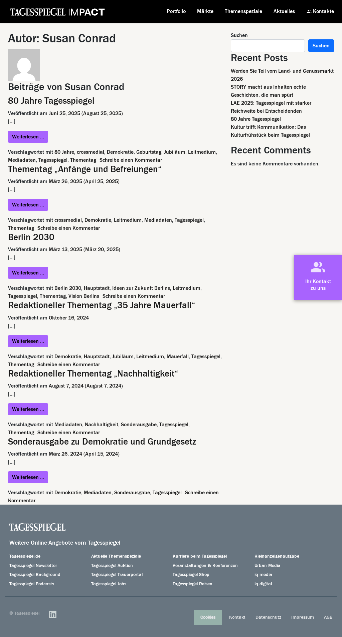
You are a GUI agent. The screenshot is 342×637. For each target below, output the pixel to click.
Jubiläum (174, 152)
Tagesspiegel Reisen (192, 584)
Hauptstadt (97, 288)
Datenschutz (268, 617)
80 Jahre (64, 152)
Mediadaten (22, 160)
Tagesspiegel (52, 160)
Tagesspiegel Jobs (108, 584)
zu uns (318, 288)
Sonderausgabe (139, 425)
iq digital (263, 584)
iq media (263, 574)
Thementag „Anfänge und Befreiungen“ (84, 169)
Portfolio (176, 11)
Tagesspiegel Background (34, 574)
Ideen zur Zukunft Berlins (141, 288)
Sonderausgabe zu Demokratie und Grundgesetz (102, 442)
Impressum (302, 617)
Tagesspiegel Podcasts (31, 584)
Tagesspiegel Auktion (112, 565)
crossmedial (90, 152)
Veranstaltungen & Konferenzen (205, 565)
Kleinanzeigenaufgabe (276, 556)
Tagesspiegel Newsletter (33, 565)
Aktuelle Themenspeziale (116, 556)
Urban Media (267, 565)
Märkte (205, 11)
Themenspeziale (243, 11)
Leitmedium (202, 152)
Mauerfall (178, 357)
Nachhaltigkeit (101, 425)
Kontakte (323, 11)
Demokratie (120, 152)
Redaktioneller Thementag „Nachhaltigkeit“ (93, 374)
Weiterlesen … (30, 136)
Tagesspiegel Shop (191, 574)
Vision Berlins (83, 296)
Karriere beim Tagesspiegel (200, 556)
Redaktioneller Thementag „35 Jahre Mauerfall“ (101, 305)
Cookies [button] (207, 617)
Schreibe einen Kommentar (131, 160)
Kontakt (237, 617)
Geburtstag (148, 152)
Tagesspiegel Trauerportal (117, 574)
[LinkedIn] (52, 614)
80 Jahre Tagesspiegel (51, 101)
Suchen (239, 35)
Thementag (83, 160)
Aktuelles (284, 11)
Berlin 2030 (31, 237)
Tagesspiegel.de (24, 556)
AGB (328, 617)
